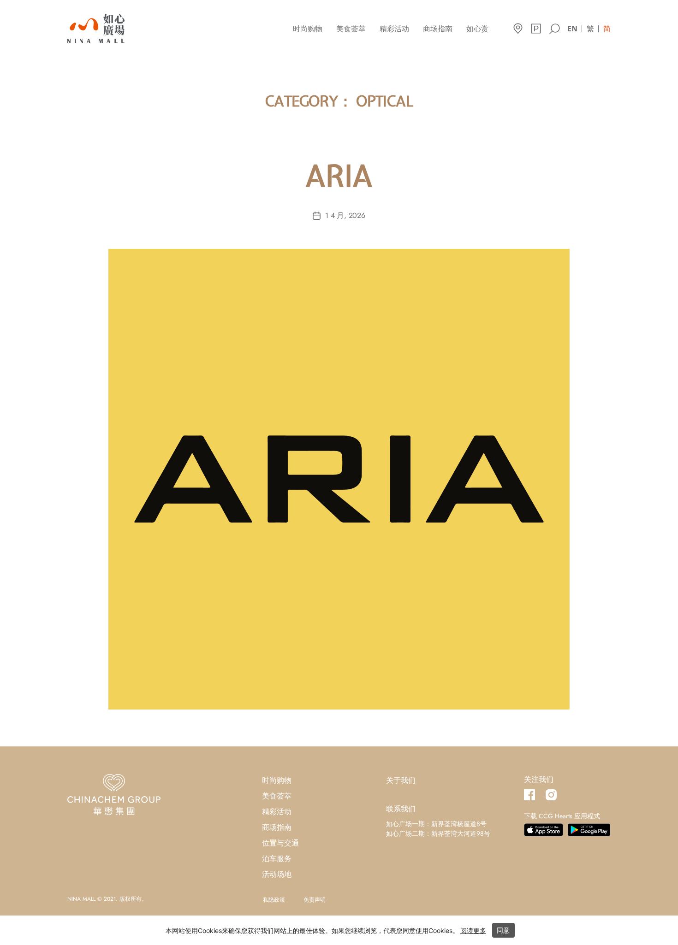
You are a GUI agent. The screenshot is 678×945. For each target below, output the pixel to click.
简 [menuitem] (607, 28)
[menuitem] (572, 28)
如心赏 (477, 28)
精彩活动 (394, 28)
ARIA (339, 179)
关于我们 (401, 780)
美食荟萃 (351, 28)
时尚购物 (307, 28)
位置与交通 (280, 843)
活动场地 (276, 874)
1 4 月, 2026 (345, 215)
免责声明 (314, 900)
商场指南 (437, 28)
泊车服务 (276, 858)
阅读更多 (473, 930)
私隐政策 (274, 900)
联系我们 (401, 809)
